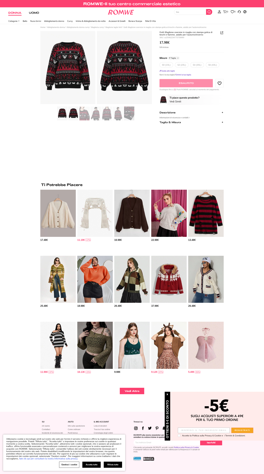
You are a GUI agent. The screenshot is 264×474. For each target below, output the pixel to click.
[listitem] (58, 221)
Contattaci (46, 429)
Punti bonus (73, 433)
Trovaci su (138, 422)
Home (42, 27)
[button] (219, 83)
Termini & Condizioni (235, 435)
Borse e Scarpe (135, 21)
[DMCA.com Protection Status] (148, 459)
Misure (168, 58)
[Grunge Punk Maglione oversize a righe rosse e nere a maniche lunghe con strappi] (58, 345)
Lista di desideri (100, 426)
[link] (132, 3)
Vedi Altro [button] (132, 390)
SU (43, 422)
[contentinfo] (44, 240)
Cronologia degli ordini (103, 433)
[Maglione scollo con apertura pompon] (169, 213)
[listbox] (219, 11)
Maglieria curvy (97, 27)
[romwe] (121, 11)
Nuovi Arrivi (35, 21)
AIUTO (70, 422)
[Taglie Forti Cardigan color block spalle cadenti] (132, 279)
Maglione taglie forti (113, 27)
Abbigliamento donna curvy (78, 27)
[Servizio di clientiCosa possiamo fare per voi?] (239, 11)
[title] (132, 185)
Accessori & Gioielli (117, 21)
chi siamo (46, 426)
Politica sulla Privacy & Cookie (186, 447)
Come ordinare (74, 429)
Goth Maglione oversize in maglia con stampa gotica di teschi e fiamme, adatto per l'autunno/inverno (186, 33)
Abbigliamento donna (54, 21)
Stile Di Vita (150, 21)
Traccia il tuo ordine (102, 429)
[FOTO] (96, 68)
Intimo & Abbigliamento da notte (91, 21)
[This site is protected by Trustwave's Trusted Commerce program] (137, 459)
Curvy (70, 21)
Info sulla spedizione (76, 426)
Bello (25, 21)
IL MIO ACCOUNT (101, 422)
